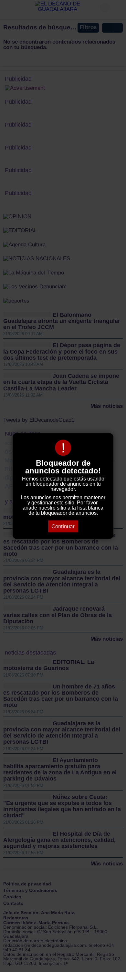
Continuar (63, 526)
